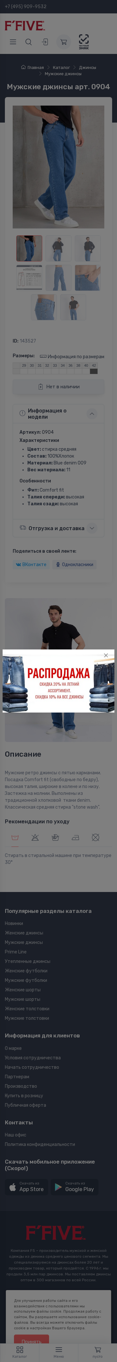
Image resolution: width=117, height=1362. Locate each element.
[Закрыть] (106, 655)
